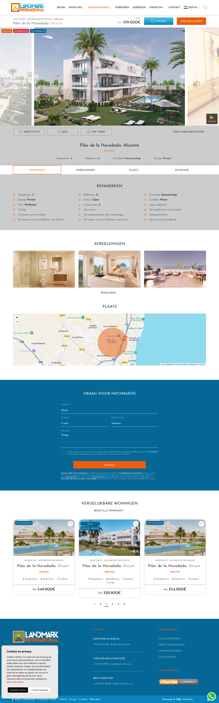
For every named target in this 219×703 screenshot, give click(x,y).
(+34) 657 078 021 (101, 664)
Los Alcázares (167, 657)
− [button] (17, 322)
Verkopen (122, 7)
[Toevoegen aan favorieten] (70, 523)
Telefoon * (118, 418)
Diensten (155, 7)
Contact (174, 7)
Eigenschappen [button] (98, 7)
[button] (62, 131)
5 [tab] (118, 604)
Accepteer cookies (18, 690)
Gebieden (139, 7)
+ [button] (17, 317)
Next (183, 77)
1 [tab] (94, 604)
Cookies (83, 699)
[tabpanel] (43, 557)
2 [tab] (100, 604)
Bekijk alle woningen (109, 511)
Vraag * (65, 431)
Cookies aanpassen (39, 690)
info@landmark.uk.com (120, 644)
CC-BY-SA (201, 364)
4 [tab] (112, 604)
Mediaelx (188, 699)
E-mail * (65, 418)
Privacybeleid (152, 452)
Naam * (65, 405)
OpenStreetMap (181, 364)
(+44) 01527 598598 (102, 684)
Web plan (95, 699)
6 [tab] (124, 604)
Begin (61, 7)
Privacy (73, 699)
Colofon (63, 699)
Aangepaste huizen (170, 651)
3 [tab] (106, 604)
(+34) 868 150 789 (101, 644)
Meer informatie (15, 682)
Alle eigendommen (170, 639)
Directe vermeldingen (172, 645)
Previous (36, 77)
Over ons (75, 7)
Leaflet (163, 364)
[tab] (37, 169)
